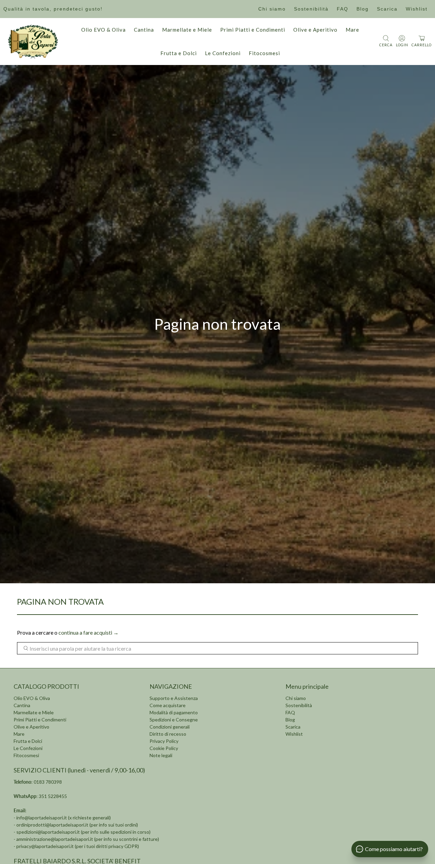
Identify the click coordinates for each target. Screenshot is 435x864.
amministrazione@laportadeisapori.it (54, 839)
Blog (362, 9)
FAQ (342, 9)
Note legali (161, 755)
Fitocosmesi (264, 53)
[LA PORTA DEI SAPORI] (32, 41)
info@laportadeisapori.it (41, 817)
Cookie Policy (164, 748)
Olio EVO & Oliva (103, 30)
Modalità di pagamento (174, 712)
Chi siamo (272, 9)
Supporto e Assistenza (174, 698)
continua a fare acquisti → (88, 632)
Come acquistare (168, 705)
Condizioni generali (170, 727)
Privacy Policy (164, 741)
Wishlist (417, 9)
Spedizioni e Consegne (174, 719)
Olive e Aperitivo (315, 30)
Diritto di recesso (168, 734)
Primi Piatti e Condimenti (252, 30)
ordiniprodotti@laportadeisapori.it (52, 825)
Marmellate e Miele (187, 30)
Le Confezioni (223, 53)
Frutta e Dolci (178, 53)
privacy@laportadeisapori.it (45, 846)
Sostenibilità (311, 9)
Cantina (144, 30)
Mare (352, 30)
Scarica (387, 9)
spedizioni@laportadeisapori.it (48, 832)
